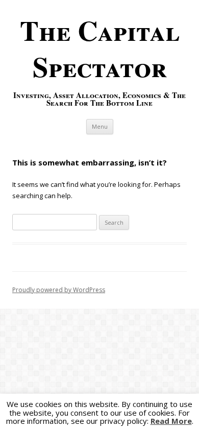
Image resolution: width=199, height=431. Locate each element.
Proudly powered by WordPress (58, 289)
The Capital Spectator (100, 48)
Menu (100, 126)
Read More (171, 421)
